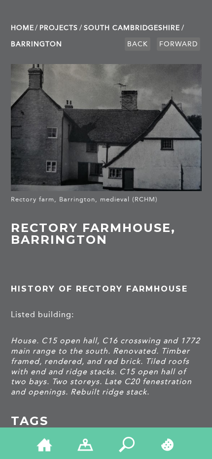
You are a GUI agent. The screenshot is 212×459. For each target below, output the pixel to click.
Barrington (36, 44)
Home (22, 28)
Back (137, 44)
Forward (178, 44)
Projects (58, 28)
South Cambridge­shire (132, 28)
